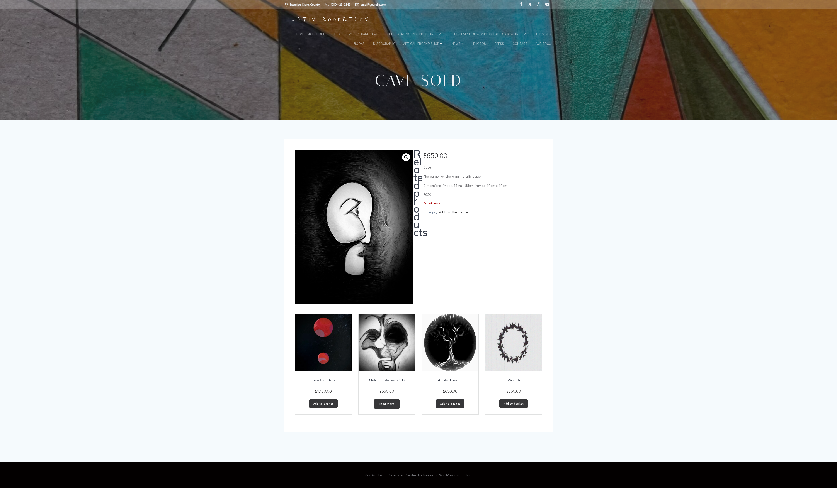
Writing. (543, 43)
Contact (520, 43)
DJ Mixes (543, 34)
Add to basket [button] (323, 403)
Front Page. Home (310, 34)
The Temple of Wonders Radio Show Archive (489, 34)
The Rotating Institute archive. (415, 34)
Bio (337, 34)
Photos (479, 43)
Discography (384, 43)
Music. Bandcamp (363, 34)
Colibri (467, 475)
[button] (406, 157)
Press (499, 43)
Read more (387, 404)
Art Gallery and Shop (421, 43)
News (456, 43)
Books (359, 43)
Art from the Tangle (453, 212)
